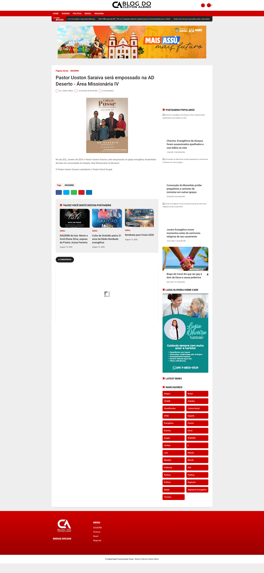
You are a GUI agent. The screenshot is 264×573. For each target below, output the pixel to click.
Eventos (167, 430)
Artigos (167, 394)
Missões (167, 460)
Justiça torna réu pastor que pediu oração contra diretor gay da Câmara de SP (183, 19)
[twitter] (66, 192)
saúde (166, 490)
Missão (191, 453)
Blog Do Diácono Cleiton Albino (147, 559)
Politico (167, 482)
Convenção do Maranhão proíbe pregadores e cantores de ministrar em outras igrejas (184, 189)
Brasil (88, 13)
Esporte (191, 416)
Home (55, 13)
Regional (99, 13)
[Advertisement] (180, 86)
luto (166, 453)
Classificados (170, 408)
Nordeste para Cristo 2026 (139, 234)
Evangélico (169, 423)
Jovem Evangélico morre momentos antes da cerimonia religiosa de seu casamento (183, 233)
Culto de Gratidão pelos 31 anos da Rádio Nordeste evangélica (106, 239)
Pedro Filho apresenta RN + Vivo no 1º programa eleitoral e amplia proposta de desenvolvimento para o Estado (119, 19)
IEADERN (66, 13)
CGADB (167, 401)
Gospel (167, 438)
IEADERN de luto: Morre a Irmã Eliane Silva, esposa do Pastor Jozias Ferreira (74, 239)
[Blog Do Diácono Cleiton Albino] (132, 9)
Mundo (191, 460)
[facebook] (52, 5)
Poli (189, 467)
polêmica (168, 467)
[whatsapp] (74, 192)
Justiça (167, 445)
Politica (77, 13)
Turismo (167, 497)
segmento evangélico (197, 490)
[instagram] (56, 5)
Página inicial (62, 71)
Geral (62, 231)
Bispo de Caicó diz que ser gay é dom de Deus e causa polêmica (184, 276)
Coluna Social (194, 408)
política (191, 475)
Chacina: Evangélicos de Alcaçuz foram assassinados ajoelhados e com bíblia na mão (185, 144)
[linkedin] (89, 192)
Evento (191, 423)
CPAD (166, 416)
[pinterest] (81, 192)
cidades (191, 401)
